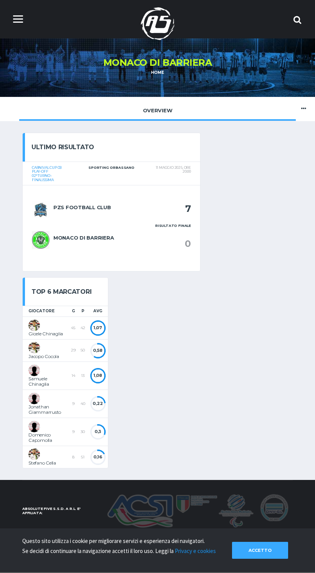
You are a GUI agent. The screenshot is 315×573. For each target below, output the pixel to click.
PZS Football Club (82, 207)
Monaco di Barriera (83, 238)
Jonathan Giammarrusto (44, 409)
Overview (157, 110)
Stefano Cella (42, 463)
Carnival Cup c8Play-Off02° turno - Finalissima (46, 173)
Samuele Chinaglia (38, 381)
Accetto (260, 550)
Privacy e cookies (195, 551)
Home (157, 72)
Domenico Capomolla (40, 437)
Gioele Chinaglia (45, 333)
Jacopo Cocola (43, 356)
